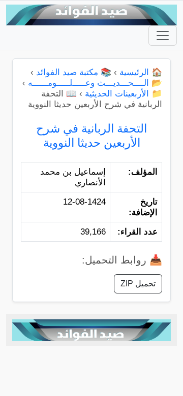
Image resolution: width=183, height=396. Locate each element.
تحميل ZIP (138, 283)
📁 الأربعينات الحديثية (123, 93)
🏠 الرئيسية (140, 72)
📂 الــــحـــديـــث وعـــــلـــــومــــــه (95, 83)
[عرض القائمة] (162, 35)
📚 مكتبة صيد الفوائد (73, 72)
